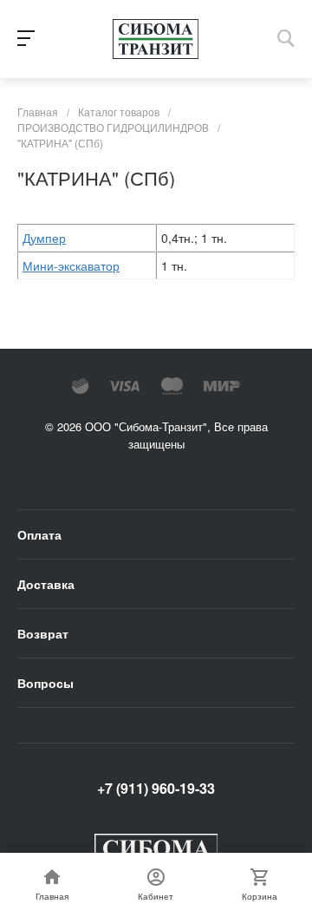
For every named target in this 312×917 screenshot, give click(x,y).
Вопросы (45, 682)
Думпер (44, 237)
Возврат (42, 633)
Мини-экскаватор (71, 265)
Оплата (39, 534)
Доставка (46, 584)
